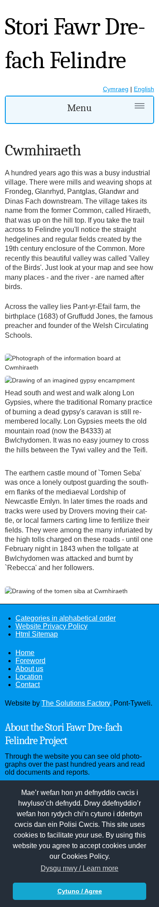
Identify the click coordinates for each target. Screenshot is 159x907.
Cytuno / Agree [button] (79, 891)
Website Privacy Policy (51, 626)
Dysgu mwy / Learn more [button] (79, 868)
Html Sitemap (36, 634)
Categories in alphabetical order (65, 618)
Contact (27, 684)
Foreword (30, 660)
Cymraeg (116, 89)
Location (28, 676)
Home (24, 652)
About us (29, 668)
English (144, 89)
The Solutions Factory (76, 703)
